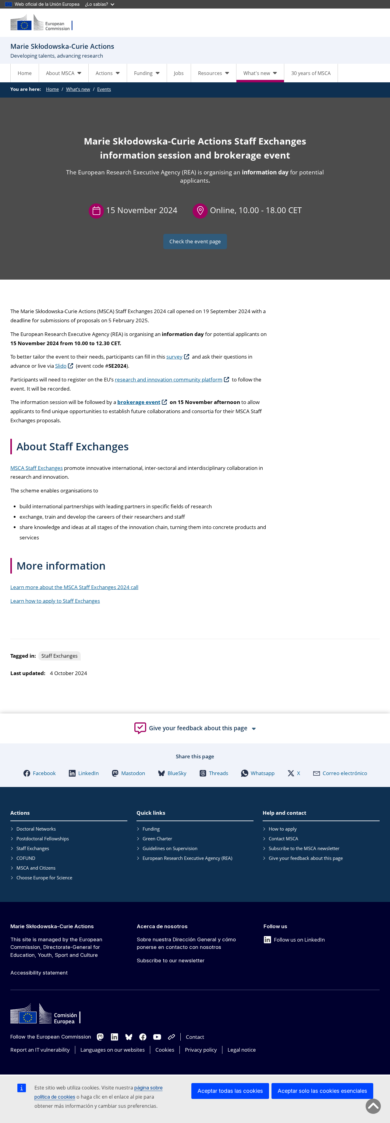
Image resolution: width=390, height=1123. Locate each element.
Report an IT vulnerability (40, 1049)
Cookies (164, 1049)
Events (104, 89)
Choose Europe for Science (44, 877)
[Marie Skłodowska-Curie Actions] (45, 22)
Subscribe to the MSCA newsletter (304, 848)
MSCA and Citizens (35, 868)
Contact (195, 1036)
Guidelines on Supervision (170, 848)
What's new (78, 89)
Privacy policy (201, 1049)
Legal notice (242, 1049)
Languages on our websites (112, 1049)
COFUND (25, 858)
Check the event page (195, 241)
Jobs (179, 73)
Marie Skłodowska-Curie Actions (52, 926)
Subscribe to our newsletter (170, 960)
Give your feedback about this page (306, 858)
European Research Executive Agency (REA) (187, 858)
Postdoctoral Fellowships (42, 838)
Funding (151, 829)
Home (25, 73)
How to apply (283, 829)
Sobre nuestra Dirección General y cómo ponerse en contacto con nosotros (186, 943)
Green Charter (157, 838)
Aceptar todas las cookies (230, 1091)
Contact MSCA (283, 838)
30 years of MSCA (311, 73)
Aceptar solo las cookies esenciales (322, 1091)
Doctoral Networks (36, 829)
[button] (39, 773)
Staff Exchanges (32, 848)
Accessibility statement (39, 973)
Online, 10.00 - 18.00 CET (256, 210)
